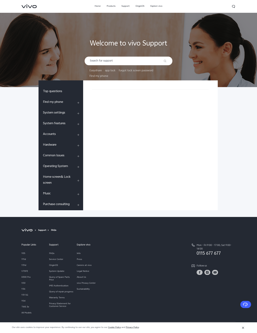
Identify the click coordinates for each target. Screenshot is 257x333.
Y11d (23, 259)
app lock (110, 70)
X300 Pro (26, 277)
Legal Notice (83, 271)
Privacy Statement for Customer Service (60, 305)
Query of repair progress (61, 292)
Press (79, 259)
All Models (26, 313)
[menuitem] (61, 92)
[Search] (165, 61)
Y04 (23, 301)
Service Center (56, 259)
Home (98, 6)
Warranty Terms (57, 298)
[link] (29, 6)
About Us (81, 277)
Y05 (23, 253)
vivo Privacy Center (86, 283)
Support (126, 6)
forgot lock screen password (136, 70)
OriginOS (139, 6)
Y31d (23, 265)
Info (79, 253)
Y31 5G (24, 295)
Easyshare (95, 70)
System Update (56, 271)
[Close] (243, 328)
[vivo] (27, 230)
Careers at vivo (84, 265)
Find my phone (98, 76)
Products (111, 6)
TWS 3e (25, 307)
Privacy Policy (132, 327)
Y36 (23, 289)
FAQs (51, 253)
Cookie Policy (114, 327)
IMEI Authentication (58, 286)
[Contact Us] (245, 304)
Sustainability (83, 289)
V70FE (24, 271)
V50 (23, 283)
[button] (233, 6)
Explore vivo (156, 6)
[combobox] (128, 61)
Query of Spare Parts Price (59, 278)
